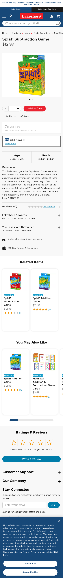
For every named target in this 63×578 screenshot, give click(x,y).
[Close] (59, 521)
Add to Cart (34, 108)
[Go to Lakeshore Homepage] (31, 16)
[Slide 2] (32, 99)
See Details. (34, 4)
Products (16, 33)
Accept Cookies (30, 572)
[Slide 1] (29, 99)
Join (53, 505)
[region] (31, 547)
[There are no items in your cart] (58, 16)
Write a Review (31, 459)
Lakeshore (15, 9)
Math (27, 33)
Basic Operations (42, 33)
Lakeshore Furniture (47, 9)
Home (5, 33)
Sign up (6, 512)
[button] (4, 16)
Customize (30, 564)
